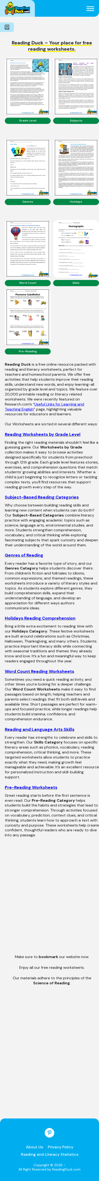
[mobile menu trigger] (90, 8)
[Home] (17, 8)
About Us (34, 1146)
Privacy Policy (60, 1146)
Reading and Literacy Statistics (49, 1154)
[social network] (49, 1133)
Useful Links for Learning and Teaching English (44, 407)
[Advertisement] (49, 899)
